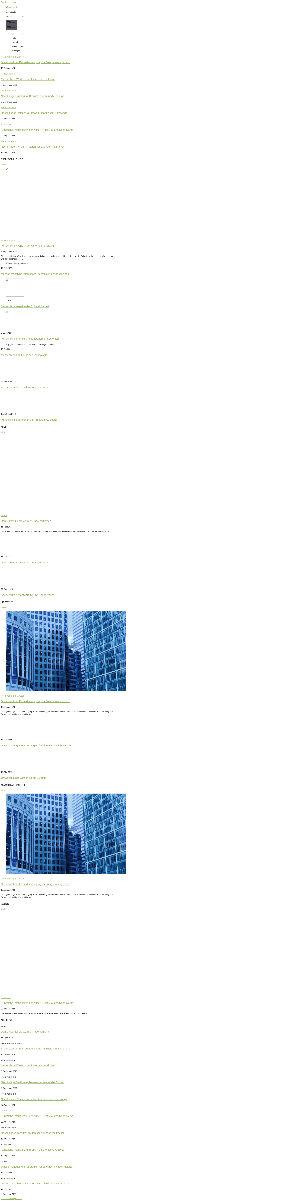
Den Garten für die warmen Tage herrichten (26, 520)
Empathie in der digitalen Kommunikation (24, 387)
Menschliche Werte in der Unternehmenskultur (28, 79)
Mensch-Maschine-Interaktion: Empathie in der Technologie (35, 273)
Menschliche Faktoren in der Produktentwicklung (29, 419)
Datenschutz (6, 1199)
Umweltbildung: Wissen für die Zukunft (23, 777)
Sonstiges (16, 51)
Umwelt (15, 42)
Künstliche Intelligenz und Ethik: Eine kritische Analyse (32, 1149)
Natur (14, 38)
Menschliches (18, 34)
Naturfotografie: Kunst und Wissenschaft (24, 562)
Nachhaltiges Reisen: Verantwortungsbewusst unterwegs (34, 112)
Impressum (17, 1199)
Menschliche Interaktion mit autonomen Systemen (30, 338)
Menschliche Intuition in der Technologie (24, 355)
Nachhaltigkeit (18, 46)
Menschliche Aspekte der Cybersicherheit (25, 306)
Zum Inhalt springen (9, 2)
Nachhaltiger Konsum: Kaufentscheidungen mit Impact (32, 146)
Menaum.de (11, 12)
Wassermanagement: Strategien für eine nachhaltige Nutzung (36, 745)
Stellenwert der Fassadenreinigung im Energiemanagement (35, 62)
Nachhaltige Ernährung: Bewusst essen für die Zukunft (32, 96)
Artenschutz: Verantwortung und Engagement (27, 594)
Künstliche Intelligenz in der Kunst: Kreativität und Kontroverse (37, 129)
